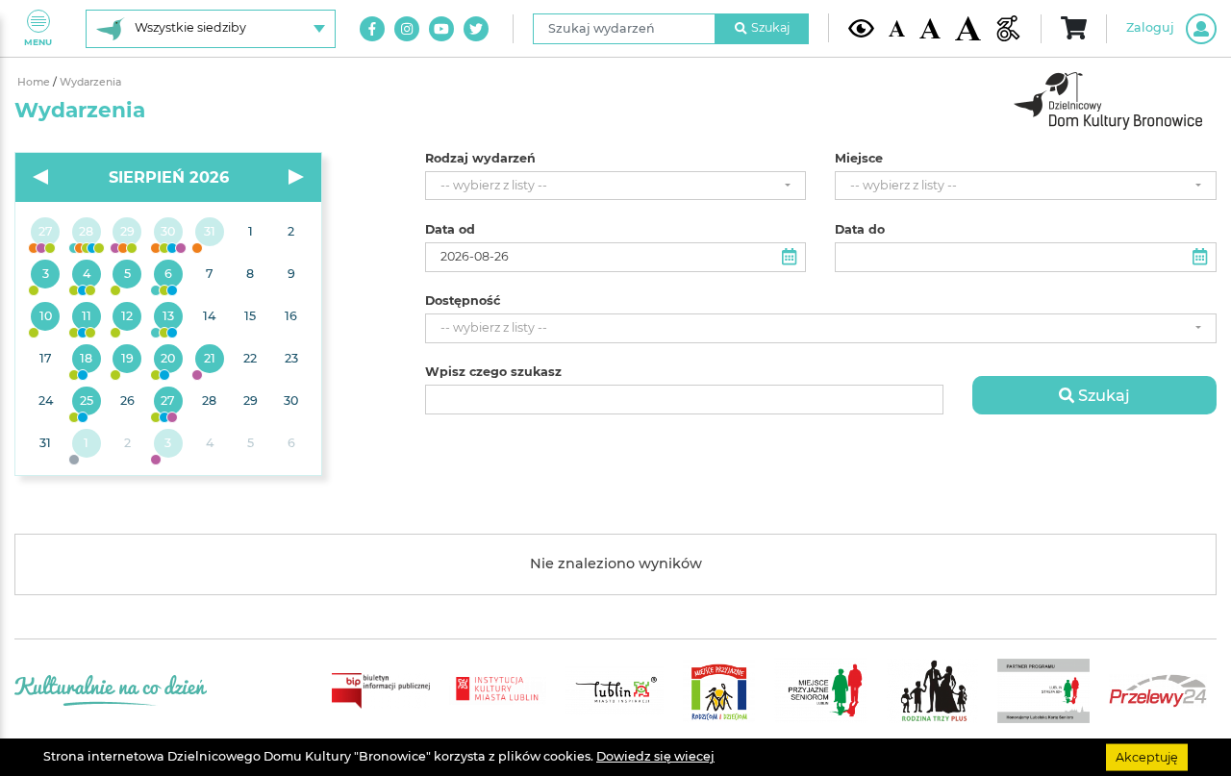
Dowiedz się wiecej (655, 756)
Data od (450, 230)
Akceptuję (1147, 756)
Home (35, 82)
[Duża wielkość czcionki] (968, 28)
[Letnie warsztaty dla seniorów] (127, 275)
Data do (860, 230)
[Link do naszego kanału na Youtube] (441, 28)
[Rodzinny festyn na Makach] (87, 444)
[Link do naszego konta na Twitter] (476, 28)
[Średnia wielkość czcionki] (930, 28)
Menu (38, 42)
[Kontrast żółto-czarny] (861, 28)
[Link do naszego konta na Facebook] (372, 28)
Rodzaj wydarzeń (480, 158)
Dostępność (462, 301)
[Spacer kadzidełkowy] (209, 359)
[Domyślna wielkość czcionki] (897, 28)
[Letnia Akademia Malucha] (45, 275)
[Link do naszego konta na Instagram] (406, 28)
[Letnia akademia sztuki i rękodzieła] (209, 233)
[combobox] (616, 186)
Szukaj (770, 27)
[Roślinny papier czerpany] (168, 444)
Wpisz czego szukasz (493, 372)
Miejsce (859, 158)
